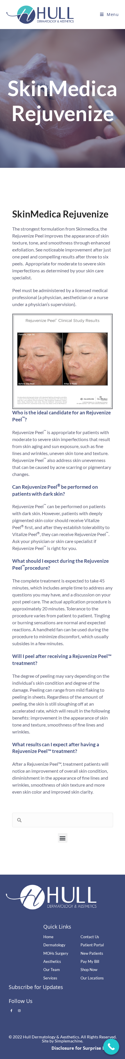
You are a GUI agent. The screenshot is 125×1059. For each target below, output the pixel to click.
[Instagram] (19, 1010)
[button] (62, 838)
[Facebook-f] (11, 1010)
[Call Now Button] (111, 1047)
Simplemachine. (69, 1040)
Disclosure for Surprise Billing (83, 1048)
